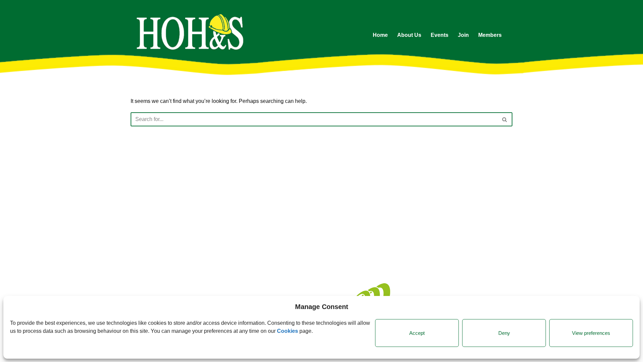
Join (463, 35)
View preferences (591, 333)
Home (380, 35)
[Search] (504, 119)
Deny (504, 333)
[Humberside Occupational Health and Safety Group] (189, 31)
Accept (417, 333)
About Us (409, 35)
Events (439, 35)
